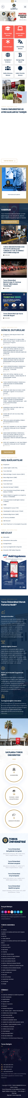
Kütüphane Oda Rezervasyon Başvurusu (12, 1038)
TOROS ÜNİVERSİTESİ (17, 1085)
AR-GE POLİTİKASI (6, 977)
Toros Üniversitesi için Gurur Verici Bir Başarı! (13, 315)
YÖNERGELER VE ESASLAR (8, 1026)
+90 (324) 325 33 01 (8, 1067)
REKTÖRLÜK (5, 949)
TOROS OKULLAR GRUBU (8, 954)
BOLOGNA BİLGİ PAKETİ (7, 1033)
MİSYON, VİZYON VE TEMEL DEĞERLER (11, 956)
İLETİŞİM (4, 983)
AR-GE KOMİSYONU (7, 972)
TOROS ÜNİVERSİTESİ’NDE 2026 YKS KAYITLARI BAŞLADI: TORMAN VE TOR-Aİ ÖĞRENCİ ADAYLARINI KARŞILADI (13, 250)
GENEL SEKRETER (6, 938)
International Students (14, 194)
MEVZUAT (4, 974)
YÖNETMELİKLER (6, 1031)
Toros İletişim (21, 1091)
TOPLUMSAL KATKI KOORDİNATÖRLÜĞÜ (11, 968)
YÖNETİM (4, 952)
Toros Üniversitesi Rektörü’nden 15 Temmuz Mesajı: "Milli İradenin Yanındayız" (12, 283)
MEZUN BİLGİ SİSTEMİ (7, 1015)
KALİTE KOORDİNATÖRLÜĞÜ (8, 958)
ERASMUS (4, 1006)
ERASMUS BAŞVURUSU (7, 1008)
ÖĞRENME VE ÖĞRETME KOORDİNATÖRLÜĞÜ (12, 965)
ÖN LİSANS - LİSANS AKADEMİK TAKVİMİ (11, 1024)
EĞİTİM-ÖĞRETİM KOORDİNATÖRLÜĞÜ (11, 963)
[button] (26, 16)
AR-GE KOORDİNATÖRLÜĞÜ (8, 961)
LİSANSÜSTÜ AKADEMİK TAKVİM (9, 1020)
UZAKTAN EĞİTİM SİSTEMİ (8, 1017)
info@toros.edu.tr (7, 1069)
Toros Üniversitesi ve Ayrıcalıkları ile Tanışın (13, 1089)
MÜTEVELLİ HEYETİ (6, 947)
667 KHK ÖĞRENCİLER (7, 1035)
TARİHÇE (4, 929)
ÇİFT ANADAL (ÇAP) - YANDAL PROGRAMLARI (12, 1010)
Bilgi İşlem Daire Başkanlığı (14, 1095)
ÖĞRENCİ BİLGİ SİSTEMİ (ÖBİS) (9, 1013)
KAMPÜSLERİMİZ (6, 999)
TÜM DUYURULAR (8, 452)
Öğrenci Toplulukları (7, 1004)
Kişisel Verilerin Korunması (9, 1091)
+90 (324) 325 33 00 (8, 1064)
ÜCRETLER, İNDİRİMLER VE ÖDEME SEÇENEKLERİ (13, 994)
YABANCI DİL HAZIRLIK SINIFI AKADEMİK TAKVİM (13, 1022)
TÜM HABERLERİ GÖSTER (10, 222)
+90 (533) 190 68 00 (8, 1071)
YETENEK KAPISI (5, 1001)
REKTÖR (4, 936)
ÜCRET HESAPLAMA (6, 997)
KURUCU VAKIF (5, 945)
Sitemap (14, 1093)
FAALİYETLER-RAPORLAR (7, 979)
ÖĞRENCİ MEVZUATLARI (8, 1029)
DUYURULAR (5, 981)
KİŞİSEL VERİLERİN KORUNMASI (9, 970)
